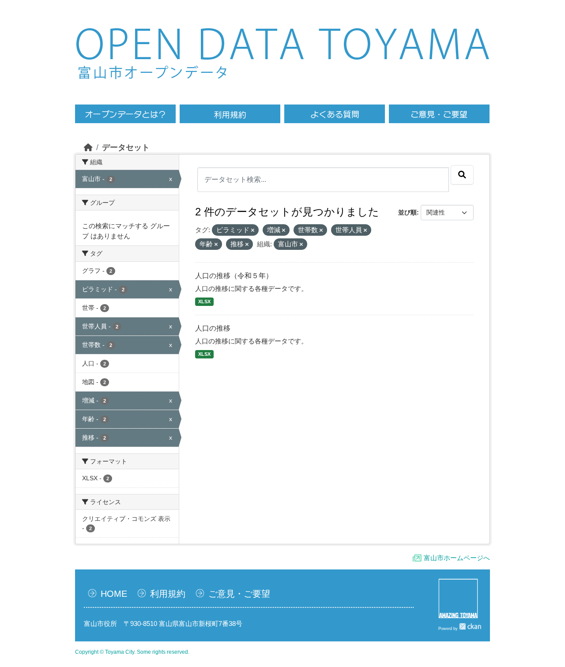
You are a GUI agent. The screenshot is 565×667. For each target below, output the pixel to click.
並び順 (407, 212)
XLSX (204, 301)
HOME (114, 594)
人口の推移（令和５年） (234, 275)
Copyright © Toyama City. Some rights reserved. (132, 652)
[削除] (252, 230)
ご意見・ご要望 (239, 594)
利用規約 (167, 594)
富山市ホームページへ (457, 557)
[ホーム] (88, 147)
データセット (126, 147)
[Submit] (462, 175)
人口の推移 (212, 328)
